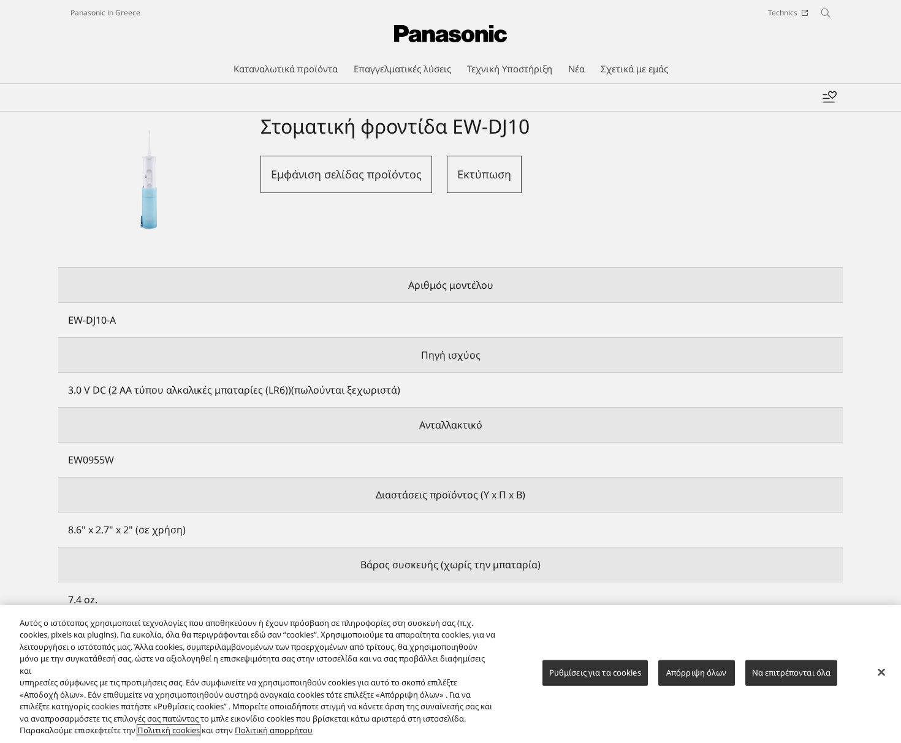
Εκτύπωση (484, 174)
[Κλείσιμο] (881, 672)
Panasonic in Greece (105, 12)
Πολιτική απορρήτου (274, 730)
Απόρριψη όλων (696, 672)
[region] (450, 674)
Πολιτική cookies (168, 730)
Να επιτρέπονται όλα (791, 672)
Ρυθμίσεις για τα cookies (595, 672)
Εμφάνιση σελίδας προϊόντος (346, 174)
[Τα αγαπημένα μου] (829, 97)
